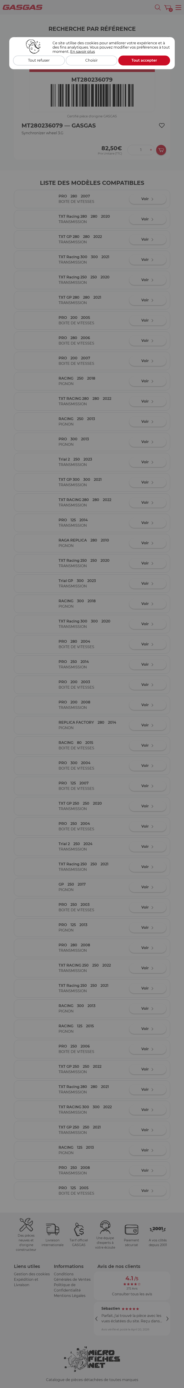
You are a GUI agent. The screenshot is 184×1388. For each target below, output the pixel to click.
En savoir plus (82, 51)
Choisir (91, 60)
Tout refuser (39, 60)
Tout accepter (144, 60)
